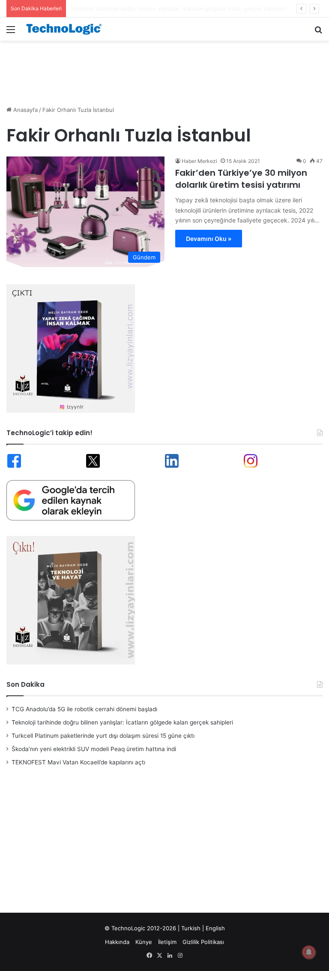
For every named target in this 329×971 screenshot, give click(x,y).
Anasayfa (25, 109)
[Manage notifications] (309, 952)
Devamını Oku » (208, 238)
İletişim (167, 941)
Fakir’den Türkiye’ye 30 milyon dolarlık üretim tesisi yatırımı (241, 179)
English (215, 928)
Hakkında (117, 941)
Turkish (190, 928)
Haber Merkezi (199, 161)
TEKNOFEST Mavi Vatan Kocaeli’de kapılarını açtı (78, 762)
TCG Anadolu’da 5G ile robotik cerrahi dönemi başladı (84, 709)
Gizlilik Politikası (203, 941)
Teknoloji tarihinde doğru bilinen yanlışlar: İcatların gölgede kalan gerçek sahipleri (122, 722)
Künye (143, 941)
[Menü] (10, 32)
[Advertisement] (164, 68)
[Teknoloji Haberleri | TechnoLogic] (67, 29)
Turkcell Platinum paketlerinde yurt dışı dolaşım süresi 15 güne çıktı (103, 735)
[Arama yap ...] (318, 32)
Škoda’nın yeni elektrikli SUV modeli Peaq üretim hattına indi (94, 749)
